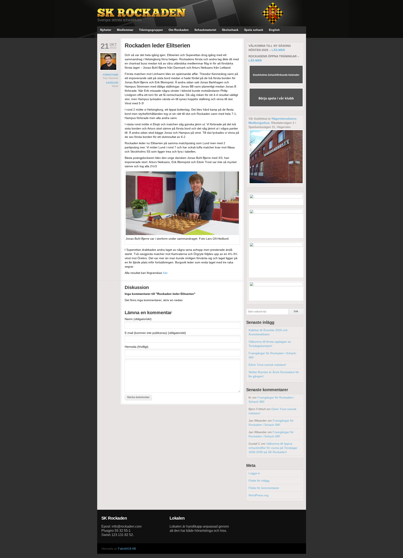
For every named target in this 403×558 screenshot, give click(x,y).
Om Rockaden (179, 29)
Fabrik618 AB (127, 548)
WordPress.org (258, 495)
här (165, 272)
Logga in (254, 473)
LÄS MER (278, 50)
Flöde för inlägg (259, 480)
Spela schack (253, 29)
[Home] (142, 18)
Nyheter (105, 29)
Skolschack (230, 29)
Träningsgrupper (151, 29)
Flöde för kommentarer (264, 488)
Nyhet (115, 86)
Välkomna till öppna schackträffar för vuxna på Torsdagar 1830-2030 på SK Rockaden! (273, 448)
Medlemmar (125, 29)
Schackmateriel (205, 29)
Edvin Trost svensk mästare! (267, 364)
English (274, 29)
